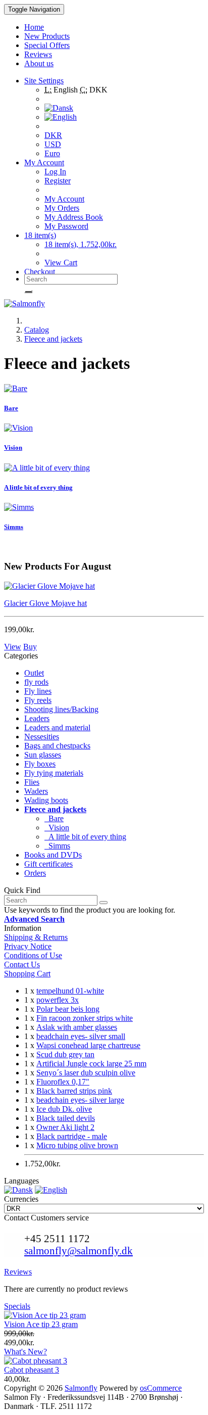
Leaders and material (57, 727)
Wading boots (46, 800)
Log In (55, 171)
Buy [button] (30, 646)
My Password (66, 226)
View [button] (12, 646)
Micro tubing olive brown (77, 1145)
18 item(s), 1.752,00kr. (80, 244)
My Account (64, 199)
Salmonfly (81, 1388)
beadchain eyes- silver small (80, 1036)
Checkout (39, 271)
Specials (17, 1306)
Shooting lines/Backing (61, 709)
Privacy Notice (27, 946)
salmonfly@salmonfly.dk (78, 1250)
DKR (53, 135)
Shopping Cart (27, 973)
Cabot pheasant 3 (31, 1369)
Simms (13, 527)
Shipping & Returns (36, 937)
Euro (52, 153)
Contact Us (22, 964)
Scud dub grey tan (65, 1054)
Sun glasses (42, 754)
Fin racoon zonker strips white (84, 1018)
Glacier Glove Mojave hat (45, 603)
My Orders (61, 208)
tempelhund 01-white (70, 990)
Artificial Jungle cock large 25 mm (91, 1063)
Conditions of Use (33, 955)
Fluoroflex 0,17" (62, 1081)
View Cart (60, 262)
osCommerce (161, 1388)
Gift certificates (48, 864)
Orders (35, 873)
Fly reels (37, 700)
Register (57, 180)
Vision (13, 447)
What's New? (25, 1351)
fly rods (36, 682)
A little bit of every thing (38, 487)
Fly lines (37, 691)
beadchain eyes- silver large (80, 1100)
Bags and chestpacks (57, 745)
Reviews (18, 1271)
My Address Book (73, 217)
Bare (11, 408)
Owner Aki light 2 (65, 1127)
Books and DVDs (53, 855)
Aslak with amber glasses (76, 1027)
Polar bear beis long (67, 1009)
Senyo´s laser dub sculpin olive (85, 1072)
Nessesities (41, 736)
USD (52, 144)
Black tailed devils (65, 1118)
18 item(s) (40, 235)
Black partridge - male (71, 1136)
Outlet (34, 673)
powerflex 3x (57, 1000)
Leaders (36, 718)
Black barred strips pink (74, 1091)
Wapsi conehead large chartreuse (88, 1045)
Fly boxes (40, 764)
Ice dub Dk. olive (64, 1109)
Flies (31, 782)
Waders (36, 791)
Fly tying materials (53, 773)
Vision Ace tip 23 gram (41, 1324)
